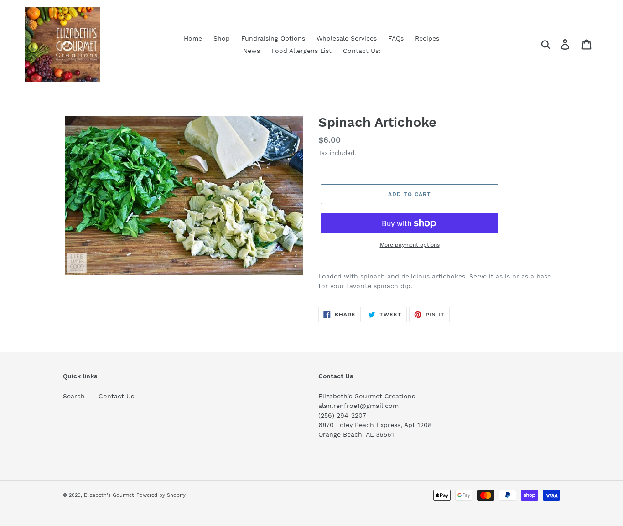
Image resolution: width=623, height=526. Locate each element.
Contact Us (116, 396)
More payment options (410, 245)
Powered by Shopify (161, 495)
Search (74, 396)
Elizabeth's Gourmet (109, 495)
